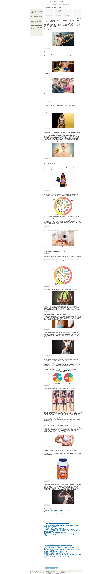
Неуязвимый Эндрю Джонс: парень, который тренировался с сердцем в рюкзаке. (58, 545)
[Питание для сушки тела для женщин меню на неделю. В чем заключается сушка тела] (63, 469)
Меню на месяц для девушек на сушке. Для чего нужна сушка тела (59, 54)
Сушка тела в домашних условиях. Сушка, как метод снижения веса (60, 77)
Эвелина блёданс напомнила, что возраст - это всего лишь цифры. (56, 551)
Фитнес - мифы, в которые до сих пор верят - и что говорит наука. (56, 541)
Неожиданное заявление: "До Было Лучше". (52, 517)
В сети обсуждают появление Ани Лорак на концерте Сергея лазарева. (56, 513)
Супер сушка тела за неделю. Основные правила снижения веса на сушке (61, 230)
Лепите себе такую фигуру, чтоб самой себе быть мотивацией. (55, 520)
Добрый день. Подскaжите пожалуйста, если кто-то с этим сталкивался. (57, 523)
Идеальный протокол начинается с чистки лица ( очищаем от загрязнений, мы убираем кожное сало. (61, 529)
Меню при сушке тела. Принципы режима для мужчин (57, 314)
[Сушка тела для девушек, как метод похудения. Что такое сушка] (63, 401)
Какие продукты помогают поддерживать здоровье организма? (55, 518)
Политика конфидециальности (49, 572)
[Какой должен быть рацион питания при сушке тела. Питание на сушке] (63, 298)
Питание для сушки (58, 15)
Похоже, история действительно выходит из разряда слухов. (55, 528)
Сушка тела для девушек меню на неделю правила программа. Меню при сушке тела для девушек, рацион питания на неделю (61, 360)
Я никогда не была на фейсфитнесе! (51, 511)
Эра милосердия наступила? (50, 543)
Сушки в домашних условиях (58, 11)
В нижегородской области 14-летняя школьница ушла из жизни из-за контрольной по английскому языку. (62, 522)
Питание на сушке (49, 15)
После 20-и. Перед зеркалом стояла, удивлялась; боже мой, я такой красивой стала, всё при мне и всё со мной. (63, 530)
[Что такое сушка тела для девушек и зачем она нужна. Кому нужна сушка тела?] (63, 497)
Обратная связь (62, 571)
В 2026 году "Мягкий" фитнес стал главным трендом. (53, 515)
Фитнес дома (56, 4)
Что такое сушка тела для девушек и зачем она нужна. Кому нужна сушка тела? (62, 484)
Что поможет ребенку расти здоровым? (51, 567)
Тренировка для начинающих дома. (51, 568)
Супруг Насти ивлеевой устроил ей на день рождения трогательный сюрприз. (58, 540)
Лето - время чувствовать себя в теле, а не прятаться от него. (55, 537)
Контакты (47, 571)
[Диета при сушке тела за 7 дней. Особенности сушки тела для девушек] (63, 440)
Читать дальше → (47, 48)
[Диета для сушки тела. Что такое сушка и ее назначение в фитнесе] (63, 120)
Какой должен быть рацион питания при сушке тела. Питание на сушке (60, 289)
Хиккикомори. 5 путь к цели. (49, 558)
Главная (43, 4)
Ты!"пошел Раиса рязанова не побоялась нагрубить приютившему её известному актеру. (59, 547)
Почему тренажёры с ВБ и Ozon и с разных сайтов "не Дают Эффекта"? (57, 556)
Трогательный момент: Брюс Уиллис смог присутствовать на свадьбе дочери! (57, 510)
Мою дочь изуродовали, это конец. (36, 16)
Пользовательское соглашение (51, 571)
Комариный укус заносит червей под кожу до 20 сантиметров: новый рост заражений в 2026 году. (36, 19)
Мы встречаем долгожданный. (50, 544)
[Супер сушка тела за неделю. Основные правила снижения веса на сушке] (63, 238)
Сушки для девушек (68, 15)
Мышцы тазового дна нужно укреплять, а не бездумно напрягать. (56, 552)
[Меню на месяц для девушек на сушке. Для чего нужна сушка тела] (63, 66)
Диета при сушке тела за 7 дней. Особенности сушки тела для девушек (60, 425)
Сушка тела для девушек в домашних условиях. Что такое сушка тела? (61, 332)
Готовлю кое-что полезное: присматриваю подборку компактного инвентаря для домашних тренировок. (62, 514)
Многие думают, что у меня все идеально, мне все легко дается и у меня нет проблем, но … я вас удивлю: (62, 533)
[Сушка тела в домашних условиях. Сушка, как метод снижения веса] (63, 85)
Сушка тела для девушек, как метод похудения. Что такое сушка (59, 388)
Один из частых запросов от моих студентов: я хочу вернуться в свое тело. (57, 553)
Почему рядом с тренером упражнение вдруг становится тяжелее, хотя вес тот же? (58, 521)
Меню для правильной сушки (77, 15)
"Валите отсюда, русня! (49, 548)
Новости (47, 4)
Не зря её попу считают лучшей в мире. (51, 512)
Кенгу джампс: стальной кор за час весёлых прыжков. (54, 536)
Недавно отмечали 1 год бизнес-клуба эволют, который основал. (55, 532)
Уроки (51, 4)
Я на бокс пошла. (48, 524)
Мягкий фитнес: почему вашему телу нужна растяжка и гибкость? (56, 559)
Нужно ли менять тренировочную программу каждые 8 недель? (55, 565)
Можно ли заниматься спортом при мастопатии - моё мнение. (55, 557)
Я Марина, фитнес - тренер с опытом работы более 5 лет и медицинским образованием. (59, 516)
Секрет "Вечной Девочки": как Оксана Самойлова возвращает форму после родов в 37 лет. (60, 534)
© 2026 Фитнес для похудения (33, 571)
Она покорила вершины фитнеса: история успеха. (53, 546)
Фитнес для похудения (56, 1)
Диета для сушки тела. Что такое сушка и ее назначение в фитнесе (60, 105)
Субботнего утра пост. (49, 535)
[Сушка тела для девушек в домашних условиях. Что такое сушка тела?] (63, 347)
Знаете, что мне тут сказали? (50, 527)
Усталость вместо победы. (49, 531)
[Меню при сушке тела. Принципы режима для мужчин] (63, 324)
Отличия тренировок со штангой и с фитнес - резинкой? (54, 566)
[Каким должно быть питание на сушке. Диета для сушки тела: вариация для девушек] (63, 150)
